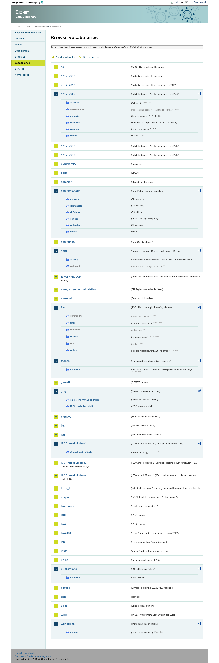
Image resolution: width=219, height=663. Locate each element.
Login (176, 2)
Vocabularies (22, 62)
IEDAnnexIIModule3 (74, 462)
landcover (67, 506)
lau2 (63, 524)
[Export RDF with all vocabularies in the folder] (199, 94)
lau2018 (66, 533)
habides (66, 416)
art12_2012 (68, 76)
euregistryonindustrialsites (78, 289)
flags (72, 323)
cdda (64, 172)
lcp (63, 542)
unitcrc (74, 350)
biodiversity (68, 164)
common (66, 181)
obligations (76, 225)
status (73, 231)
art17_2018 (68, 154)
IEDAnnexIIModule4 (74, 475)
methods (75, 122)
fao (63, 307)
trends (73, 135)
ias (63, 425)
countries (75, 116)
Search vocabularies (65, 57)
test (63, 596)
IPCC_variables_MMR (81, 406)
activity (74, 259)
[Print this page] (183, 2)
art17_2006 (68, 94)
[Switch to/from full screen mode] (187, 2)
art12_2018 (68, 85)
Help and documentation (28, 32)
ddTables (75, 212)
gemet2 (65, 382)
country (74, 632)
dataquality (68, 242)
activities (75, 102)
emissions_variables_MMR (84, 400)
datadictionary (70, 191)
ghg (63, 391)
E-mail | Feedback (25, 653)
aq (62, 67)
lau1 (63, 515)
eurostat (66, 298)
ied (63, 434)
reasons (74, 129)
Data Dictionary (41, 26)
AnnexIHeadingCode (81, 452)
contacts (74, 199)
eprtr (64, 251)
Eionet (28, 26)
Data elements (23, 50)
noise (64, 560)
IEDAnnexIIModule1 (74, 443)
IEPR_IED (67, 488)
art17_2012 (68, 146)
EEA (29, 2)
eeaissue (75, 219)
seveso (65, 587)
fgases (65, 361)
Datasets (19, 38)
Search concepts (91, 57)
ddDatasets (76, 206)
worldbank (68, 623)
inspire (65, 497)
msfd (64, 551)
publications (69, 569)
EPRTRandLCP (71, 276)
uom (64, 605)
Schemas (20, 56)
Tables (18, 44)
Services (19, 68)
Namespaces (22, 74)
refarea (74, 336)
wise (64, 614)
